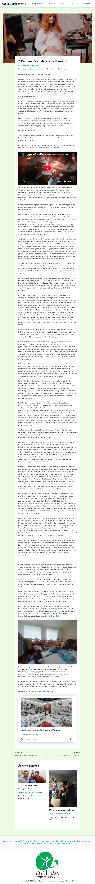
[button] (43, 3)
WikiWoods (51, 4)
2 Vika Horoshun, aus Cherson (62, 810)
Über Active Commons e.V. (12, 841)
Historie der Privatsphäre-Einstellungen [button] (57, 843)
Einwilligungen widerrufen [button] (33, 843)
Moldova (61, 4)
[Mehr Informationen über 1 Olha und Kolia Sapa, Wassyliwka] (32, 776)
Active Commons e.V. (14, 3)
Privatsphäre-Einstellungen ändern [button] (79, 841)
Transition (86, 4)
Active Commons (36, 4)
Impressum (45, 841)
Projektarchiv (27, 841)
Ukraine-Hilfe (73, 4)
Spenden (37, 841)
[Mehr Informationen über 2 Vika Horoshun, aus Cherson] (63, 788)
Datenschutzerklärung (58, 841)
